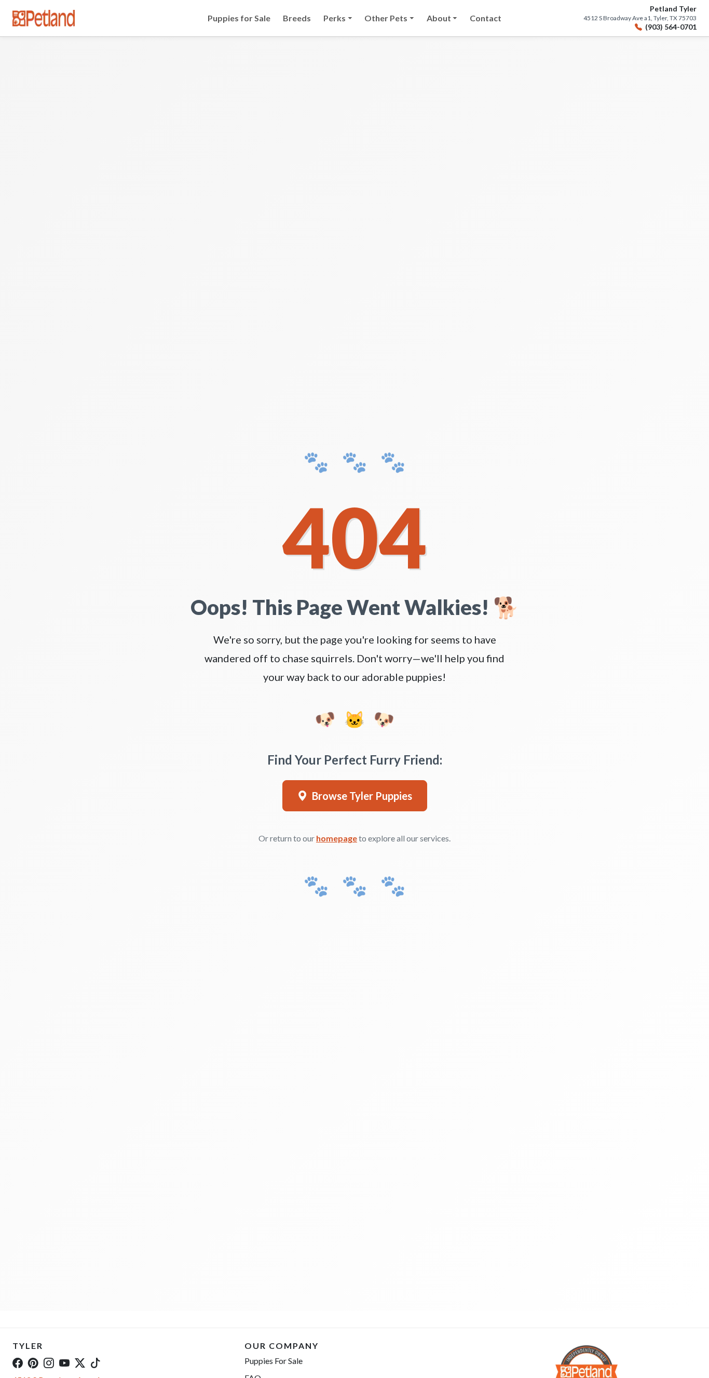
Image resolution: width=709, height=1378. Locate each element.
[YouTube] (64, 1362)
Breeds (297, 18)
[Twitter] (80, 1362)
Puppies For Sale (273, 1361)
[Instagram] (49, 1362)
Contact (485, 18)
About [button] (439, 18)
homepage (336, 838)
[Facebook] (17, 1362)
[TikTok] (95, 1362)
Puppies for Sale (239, 18)
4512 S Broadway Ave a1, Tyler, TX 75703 (640, 18)
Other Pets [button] (385, 18)
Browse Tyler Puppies (362, 796)
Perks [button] (334, 18)
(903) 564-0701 (671, 27)
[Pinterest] (33, 1362)
